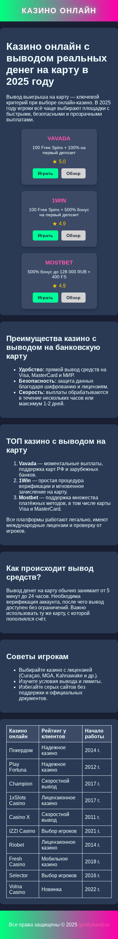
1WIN (59, 200)
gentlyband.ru (94, 924)
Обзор (73, 173)
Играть (45, 173)
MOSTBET (59, 262)
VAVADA (59, 138)
